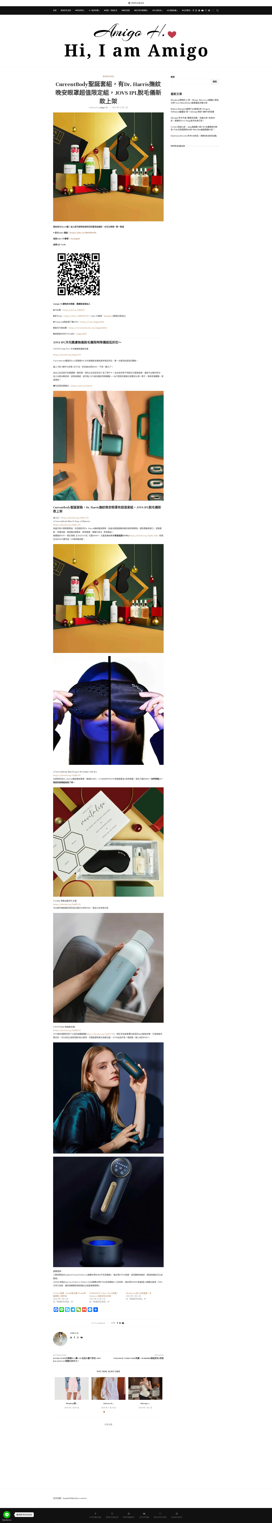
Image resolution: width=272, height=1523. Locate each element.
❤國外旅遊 (126, 10)
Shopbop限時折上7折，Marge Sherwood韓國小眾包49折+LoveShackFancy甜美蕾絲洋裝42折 (195, 101)
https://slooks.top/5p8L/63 (75, 517)
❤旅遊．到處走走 (110, 10)
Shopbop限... (71, 1403)
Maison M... (108, 1403)
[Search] (217, 10)
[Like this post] (114, 1323)
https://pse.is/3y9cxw (81, 385)
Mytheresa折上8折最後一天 (138, 1293)
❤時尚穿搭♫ (80, 10)
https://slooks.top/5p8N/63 (67, 1030)
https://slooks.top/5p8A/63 (143, 535)
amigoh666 (81, 333)
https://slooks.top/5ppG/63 (67, 354)
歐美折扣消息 (66, 10)
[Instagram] (196, 10)
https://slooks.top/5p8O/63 (100, 1034)
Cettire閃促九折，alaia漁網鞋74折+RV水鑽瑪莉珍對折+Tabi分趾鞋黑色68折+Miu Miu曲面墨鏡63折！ (194, 128)
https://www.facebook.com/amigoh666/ (88, 328)
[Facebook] (193, 10)
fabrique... (145, 1403)
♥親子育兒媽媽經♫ (141, 10)
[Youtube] (202, 10)
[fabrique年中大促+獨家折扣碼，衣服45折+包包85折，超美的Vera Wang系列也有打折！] (145, 1388)
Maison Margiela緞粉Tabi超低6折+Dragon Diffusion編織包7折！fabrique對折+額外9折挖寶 (192, 110)
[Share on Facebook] (117, 1323)
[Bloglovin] (206, 10)
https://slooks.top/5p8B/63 (66, 775)
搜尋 (173, 77)
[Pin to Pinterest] (120, 1323)
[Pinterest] (199, 10)
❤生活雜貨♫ (186, 10)
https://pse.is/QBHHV (74, 310)
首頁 (55, 10)
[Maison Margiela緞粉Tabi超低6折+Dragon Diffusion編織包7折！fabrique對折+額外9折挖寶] (109, 1388)
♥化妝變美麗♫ (172, 10)
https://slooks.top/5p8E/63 (67, 904)
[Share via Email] (123, 1323)
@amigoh (76, 238)
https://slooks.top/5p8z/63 (66, 525)
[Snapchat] (209, 10)
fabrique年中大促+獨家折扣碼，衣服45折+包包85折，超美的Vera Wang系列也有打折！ (193, 119)
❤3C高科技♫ (157, 10)
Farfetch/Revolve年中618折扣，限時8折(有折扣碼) (194, 136)
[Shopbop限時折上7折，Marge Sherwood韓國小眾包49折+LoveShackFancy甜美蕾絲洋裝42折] (72, 1388)
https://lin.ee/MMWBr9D (83, 232)
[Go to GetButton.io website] (6, 1520)
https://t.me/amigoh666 (92, 322)
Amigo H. (103, 107)
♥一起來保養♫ (94, 10)
